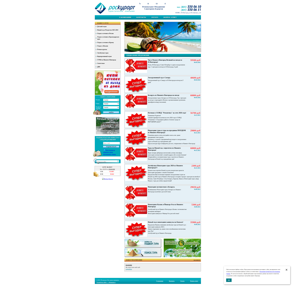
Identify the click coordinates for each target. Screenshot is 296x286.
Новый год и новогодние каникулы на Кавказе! (165, 222)
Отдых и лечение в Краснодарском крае (108, 38)
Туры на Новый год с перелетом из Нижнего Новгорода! (164, 149)
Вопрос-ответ (170, 17)
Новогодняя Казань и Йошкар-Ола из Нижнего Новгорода (165, 205)
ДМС (98, 67)
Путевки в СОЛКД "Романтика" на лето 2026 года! (167, 113)
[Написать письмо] (156, 3)
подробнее (129, 269)
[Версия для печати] (165, 3)
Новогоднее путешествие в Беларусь (161, 187)
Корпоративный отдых (104, 56)
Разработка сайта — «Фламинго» (106, 282)
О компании (125, 17)
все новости (197, 260)
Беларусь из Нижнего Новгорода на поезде (163, 95)
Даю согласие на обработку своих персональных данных (109, 152)
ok (229, 280)
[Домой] (148, 3)
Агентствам (101, 63)
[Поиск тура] (142, 252)
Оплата (154, 17)
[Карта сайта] (140, 3)
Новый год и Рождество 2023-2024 (107, 30)
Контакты (141, 17)
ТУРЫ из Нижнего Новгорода (106, 60)
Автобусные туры (102, 53)
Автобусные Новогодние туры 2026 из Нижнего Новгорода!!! (165, 167)
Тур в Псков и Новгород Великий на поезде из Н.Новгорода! (165, 61)
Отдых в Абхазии (102, 46)
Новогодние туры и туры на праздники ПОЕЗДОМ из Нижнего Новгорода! (167, 131)
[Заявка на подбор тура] (142, 243)
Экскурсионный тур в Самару (159, 78)
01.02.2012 (129, 265)
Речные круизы (102, 49)
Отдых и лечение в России (105, 33)
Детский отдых (102, 26)
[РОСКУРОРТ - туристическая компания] (115, 8)
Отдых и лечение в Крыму (105, 42)
